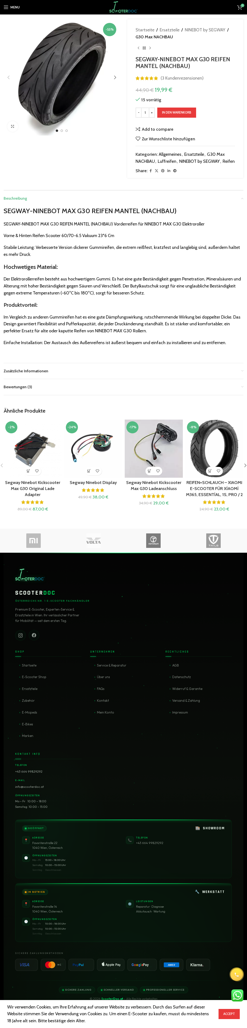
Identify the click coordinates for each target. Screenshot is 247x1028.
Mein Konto (105, 712)
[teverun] (154, 541)
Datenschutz (181, 677)
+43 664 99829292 (28, 771)
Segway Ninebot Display (93, 482)
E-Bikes (27, 724)
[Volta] (94, 541)
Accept (229, 1014)
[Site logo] (123, 6)
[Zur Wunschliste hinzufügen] (37, 471)
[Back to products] (144, 48)
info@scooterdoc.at (29, 787)
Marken (27, 736)
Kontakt (103, 700)
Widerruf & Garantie (187, 689)
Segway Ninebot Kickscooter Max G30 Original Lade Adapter (32, 488)
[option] (57, 130)
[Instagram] (20, 635)
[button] (8, 77)
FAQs (100, 689)
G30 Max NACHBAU (154, 37)
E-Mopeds (29, 712)
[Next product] (150, 48)
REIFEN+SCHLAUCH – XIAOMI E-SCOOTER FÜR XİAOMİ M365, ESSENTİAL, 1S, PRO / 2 (214, 488)
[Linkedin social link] (169, 171)
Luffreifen (167, 161)
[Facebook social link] (150, 171)
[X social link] (156, 171)
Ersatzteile (169, 30)
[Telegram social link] (175, 171)
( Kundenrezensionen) (182, 78)
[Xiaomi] (34, 541)
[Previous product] (138, 48)
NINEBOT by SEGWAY (205, 30)
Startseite (145, 30)
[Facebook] (34, 635)
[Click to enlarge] (12, 126)
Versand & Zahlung (186, 700)
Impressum (180, 712)
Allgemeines (170, 154)
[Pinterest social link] (163, 171)
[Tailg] (214, 541)
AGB (175, 665)
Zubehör (28, 700)
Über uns (103, 677)
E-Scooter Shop (34, 677)
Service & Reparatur (111, 665)
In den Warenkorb (176, 112)
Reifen (229, 161)
